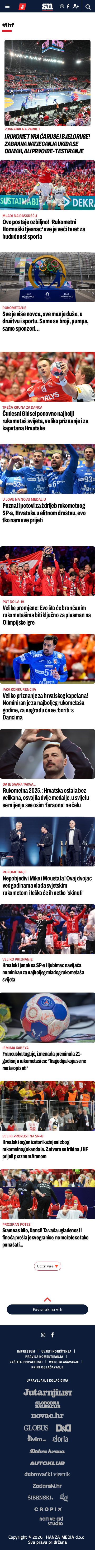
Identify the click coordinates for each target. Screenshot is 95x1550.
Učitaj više (45, 1266)
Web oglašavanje (64, 1362)
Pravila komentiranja (44, 1357)
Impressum (26, 1351)
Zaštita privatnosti (26, 1362)
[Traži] (88, 7)
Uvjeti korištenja (56, 1351)
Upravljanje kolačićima (48, 1380)
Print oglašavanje (47, 1367)
